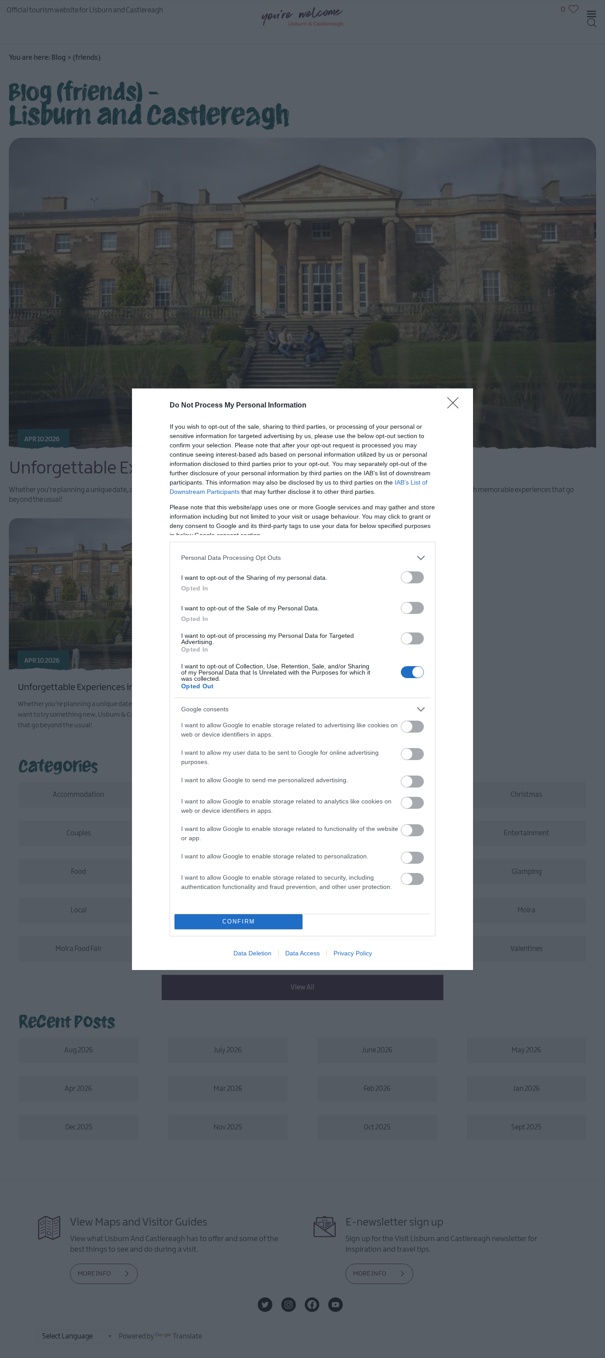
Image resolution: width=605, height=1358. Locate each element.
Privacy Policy (353, 953)
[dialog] (302, 679)
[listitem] (302, 558)
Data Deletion (252, 953)
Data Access (302, 953)
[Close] (455, 405)
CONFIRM (238, 921)
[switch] (412, 577)
